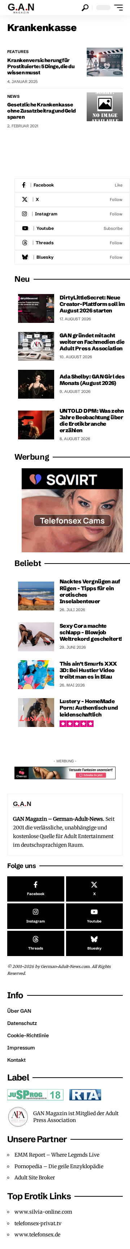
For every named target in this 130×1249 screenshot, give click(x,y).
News (13, 96)
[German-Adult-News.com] (24, 7)
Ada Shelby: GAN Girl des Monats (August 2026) (92, 379)
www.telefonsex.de (37, 1234)
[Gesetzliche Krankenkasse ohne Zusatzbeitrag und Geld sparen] (105, 106)
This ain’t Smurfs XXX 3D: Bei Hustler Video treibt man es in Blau (88, 670)
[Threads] (72, 243)
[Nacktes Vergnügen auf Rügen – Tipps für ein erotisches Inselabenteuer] (36, 596)
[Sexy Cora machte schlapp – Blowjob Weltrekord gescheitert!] (36, 636)
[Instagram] (72, 214)
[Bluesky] (72, 257)
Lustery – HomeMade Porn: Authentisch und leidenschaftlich (89, 708)
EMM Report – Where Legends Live (56, 1155)
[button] (85, 7)
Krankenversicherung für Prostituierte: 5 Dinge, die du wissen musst (40, 66)
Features (18, 51)
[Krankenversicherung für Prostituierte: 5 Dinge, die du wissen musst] (105, 62)
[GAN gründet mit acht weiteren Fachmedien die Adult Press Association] (36, 346)
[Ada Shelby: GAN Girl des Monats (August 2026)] (36, 384)
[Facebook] (72, 185)
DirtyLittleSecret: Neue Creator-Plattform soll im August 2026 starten (92, 304)
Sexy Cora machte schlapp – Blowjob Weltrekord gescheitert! (91, 632)
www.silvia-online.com (43, 1212)
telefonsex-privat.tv (37, 1223)
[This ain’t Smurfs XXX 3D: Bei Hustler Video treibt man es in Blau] (36, 674)
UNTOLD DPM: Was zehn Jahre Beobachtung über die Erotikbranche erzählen (92, 420)
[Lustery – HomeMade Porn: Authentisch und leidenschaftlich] (36, 712)
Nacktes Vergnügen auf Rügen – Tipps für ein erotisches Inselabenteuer (90, 591)
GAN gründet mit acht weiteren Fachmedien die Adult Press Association (92, 342)
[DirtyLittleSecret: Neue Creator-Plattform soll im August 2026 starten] (36, 308)
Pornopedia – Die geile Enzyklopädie (58, 1166)
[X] (72, 200)
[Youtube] (72, 229)
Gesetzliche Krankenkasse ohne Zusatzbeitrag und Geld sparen (41, 110)
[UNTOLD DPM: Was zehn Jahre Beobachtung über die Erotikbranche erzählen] (36, 425)
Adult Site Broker (34, 1177)
